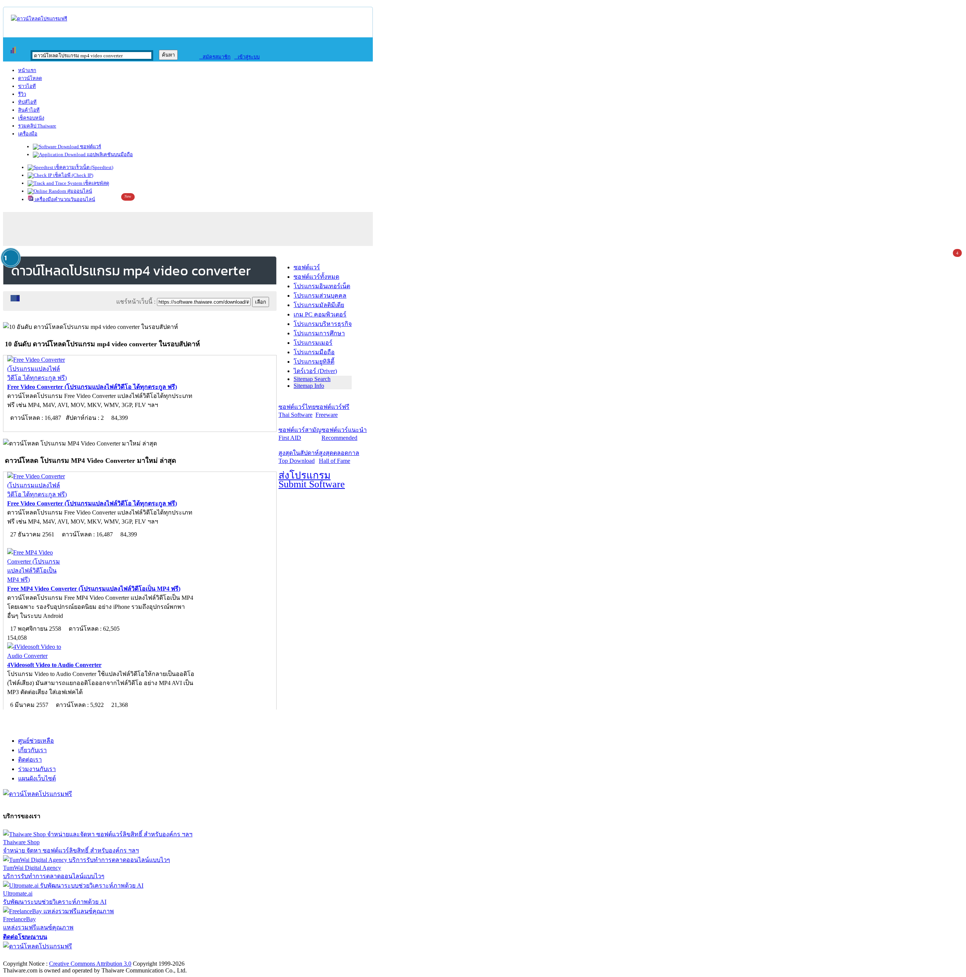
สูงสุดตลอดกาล (339, 457)
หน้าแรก (27, 70)
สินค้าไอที (29, 110)
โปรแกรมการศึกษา (319, 333)
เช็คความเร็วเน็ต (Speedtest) (83, 167)
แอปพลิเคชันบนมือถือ (109, 154)
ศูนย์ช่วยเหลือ (36, 740)
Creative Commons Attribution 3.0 (90, 963)
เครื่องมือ (27, 134)
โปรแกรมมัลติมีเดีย (319, 305)
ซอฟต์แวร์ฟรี (332, 411)
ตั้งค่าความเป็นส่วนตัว (32, 955)
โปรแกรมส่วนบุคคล (320, 295)
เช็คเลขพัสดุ (95, 183)
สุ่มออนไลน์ (79, 191)
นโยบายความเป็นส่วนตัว (100, 955)
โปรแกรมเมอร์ (313, 342)
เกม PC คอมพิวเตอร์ (320, 314)
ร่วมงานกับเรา (37, 769)
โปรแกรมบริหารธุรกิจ (323, 324)
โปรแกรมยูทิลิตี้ (314, 361)
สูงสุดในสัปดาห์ (298, 457)
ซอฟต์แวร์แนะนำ (344, 434)
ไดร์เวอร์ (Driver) (315, 371)
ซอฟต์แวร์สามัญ (299, 434)
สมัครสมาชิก (215, 57)
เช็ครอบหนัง (31, 118)
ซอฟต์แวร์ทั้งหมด (316, 276)
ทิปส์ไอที (27, 102)
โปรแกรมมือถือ (314, 352)
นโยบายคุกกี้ (155, 955)
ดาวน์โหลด (30, 78)
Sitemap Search (312, 379)
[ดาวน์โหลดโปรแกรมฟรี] (39, 19)
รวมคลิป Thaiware (37, 126)
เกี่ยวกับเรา (32, 750)
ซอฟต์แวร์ (90, 146)
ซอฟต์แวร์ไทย (296, 411)
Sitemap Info (309, 386)
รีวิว (22, 94)
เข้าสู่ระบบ (247, 57)
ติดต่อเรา (30, 759)
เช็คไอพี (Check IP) (72, 175)
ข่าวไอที (27, 86)
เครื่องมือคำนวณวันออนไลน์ (64, 199)
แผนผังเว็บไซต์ (37, 778)
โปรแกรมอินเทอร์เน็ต (322, 286)
